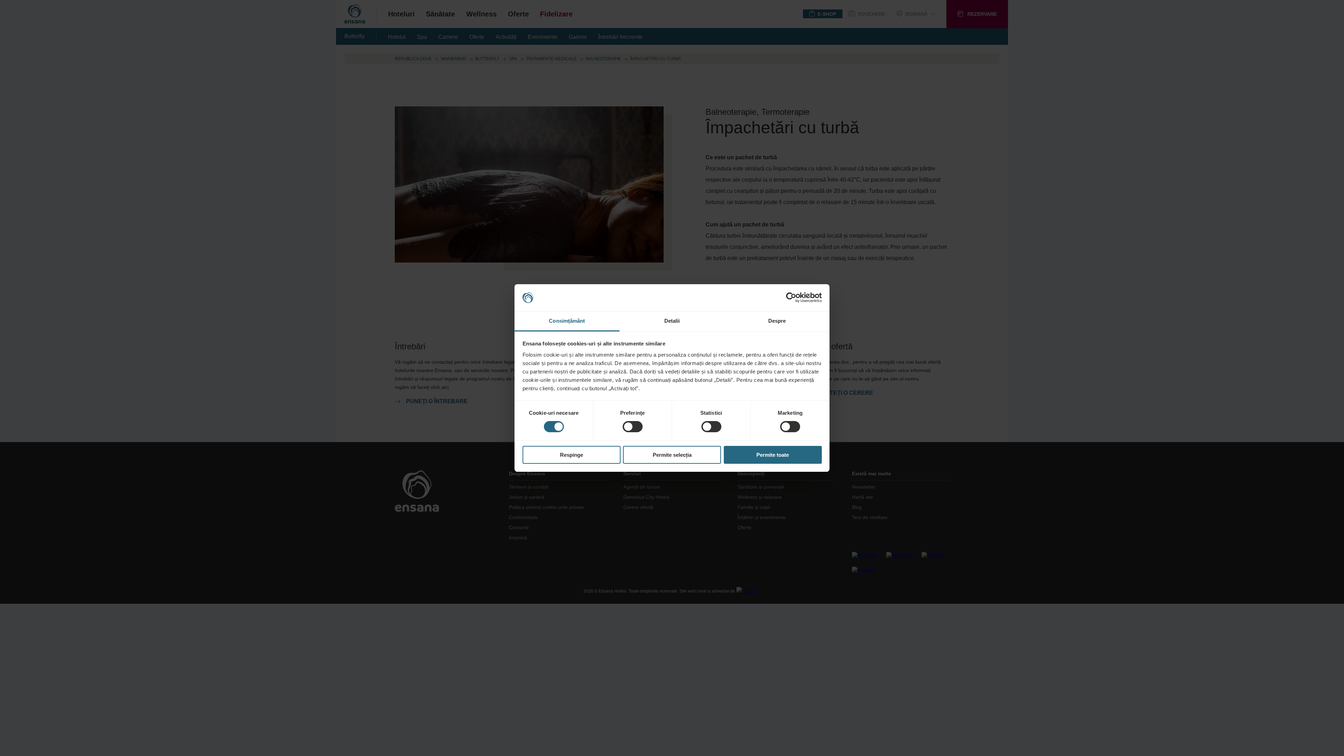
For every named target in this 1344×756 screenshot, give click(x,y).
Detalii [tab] (672, 321)
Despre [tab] (777, 321)
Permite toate (772, 455)
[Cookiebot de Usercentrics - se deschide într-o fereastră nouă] (791, 297)
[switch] (633, 426)
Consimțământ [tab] (567, 321)
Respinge (571, 455)
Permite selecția (672, 455)
